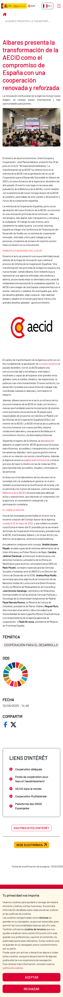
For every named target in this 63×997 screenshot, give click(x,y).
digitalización (47, 440)
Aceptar (31, 977)
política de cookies (13, 967)
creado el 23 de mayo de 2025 (18, 523)
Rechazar (31, 989)
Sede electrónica (29, 845)
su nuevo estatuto (48, 363)
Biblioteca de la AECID (14, 492)
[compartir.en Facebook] (5, 724)
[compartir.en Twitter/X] (13, 724)
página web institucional (36, 460)
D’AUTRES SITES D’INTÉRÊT (31, 828)
